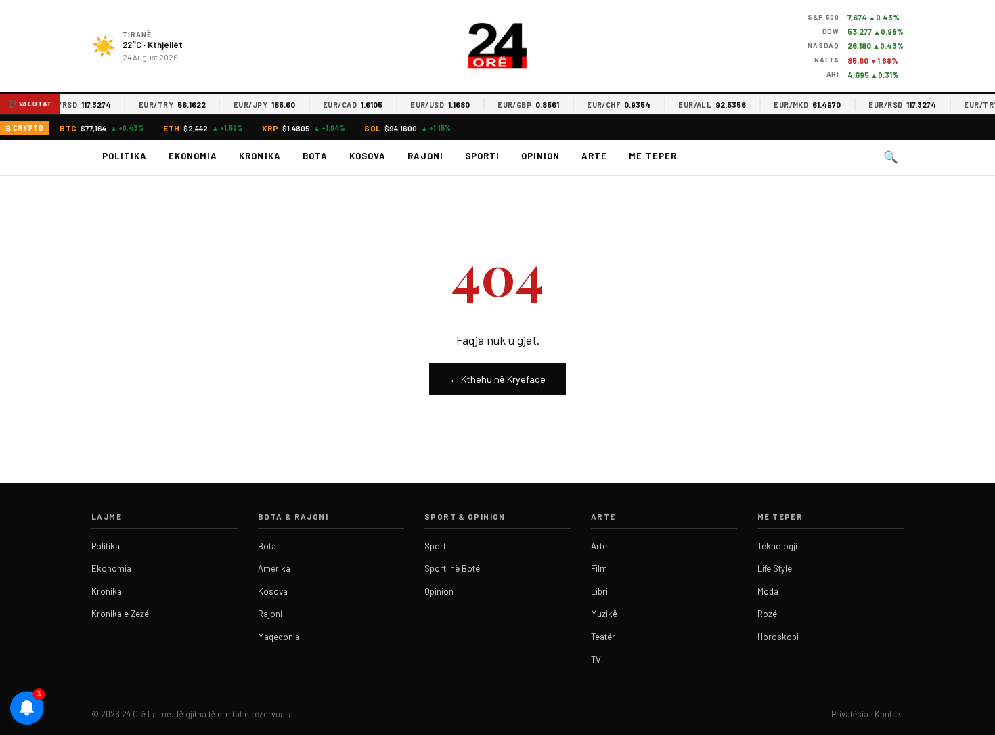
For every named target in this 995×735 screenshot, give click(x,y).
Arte (594, 155)
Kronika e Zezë (120, 613)
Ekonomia (193, 155)
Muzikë (604, 613)
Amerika (274, 568)
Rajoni (425, 155)
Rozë (767, 613)
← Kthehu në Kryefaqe (497, 379)
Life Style (774, 568)
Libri (599, 591)
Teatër (603, 636)
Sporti (482, 155)
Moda (767, 591)
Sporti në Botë (452, 568)
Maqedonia (279, 636)
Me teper (652, 155)
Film (599, 568)
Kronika (259, 155)
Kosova (367, 155)
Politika (124, 155)
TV (596, 659)
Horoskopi (778, 636)
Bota (315, 155)
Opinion (540, 155)
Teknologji (777, 546)
